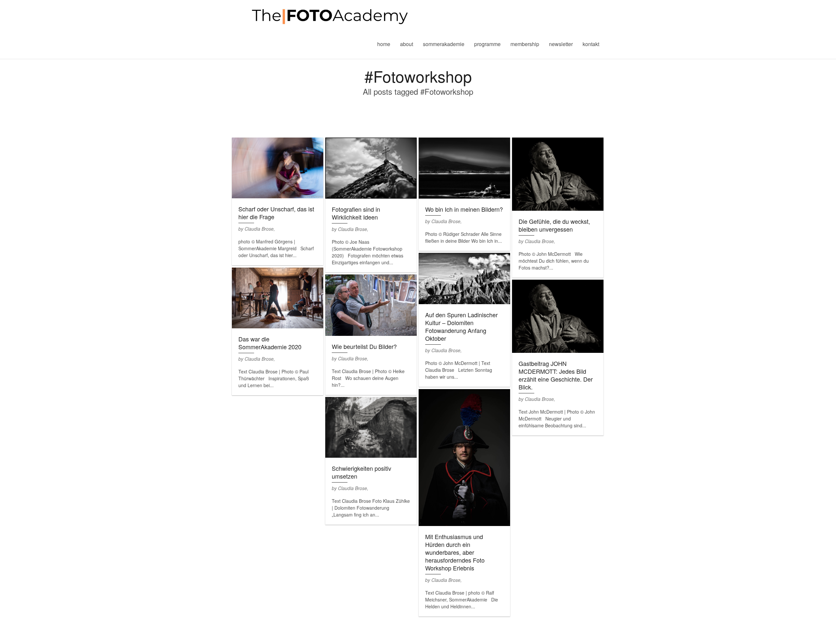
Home (383, 44)
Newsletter (561, 44)
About (406, 44)
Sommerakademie (443, 44)
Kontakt (591, 44)
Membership (524, 44)
